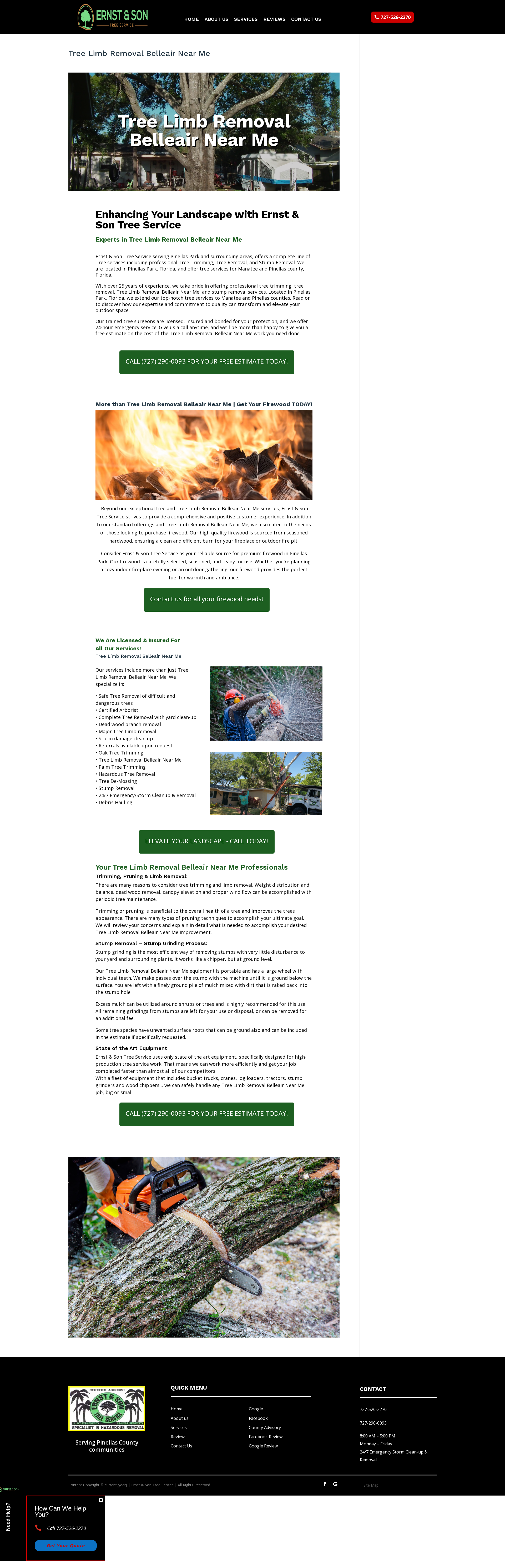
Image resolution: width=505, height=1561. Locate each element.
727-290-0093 (373, 1423)
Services (245, 19)
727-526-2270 (396, 17)
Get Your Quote (66, 1545)
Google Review (263, 1446)
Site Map (370, 1485)
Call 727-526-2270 (66, 1528)
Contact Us (306, 19)
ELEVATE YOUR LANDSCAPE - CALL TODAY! (206, 840)
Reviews (274, 19)
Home (191, 19)
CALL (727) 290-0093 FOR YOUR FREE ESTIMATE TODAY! (207, 361)
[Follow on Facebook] (325, 1484)
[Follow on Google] (335, 1484)
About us (180, 1418)
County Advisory (265, 1427)
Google (256, 1409)
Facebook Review (265, 1437)
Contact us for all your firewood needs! (206, 598)
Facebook (258, 1418)
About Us (216, 19)
